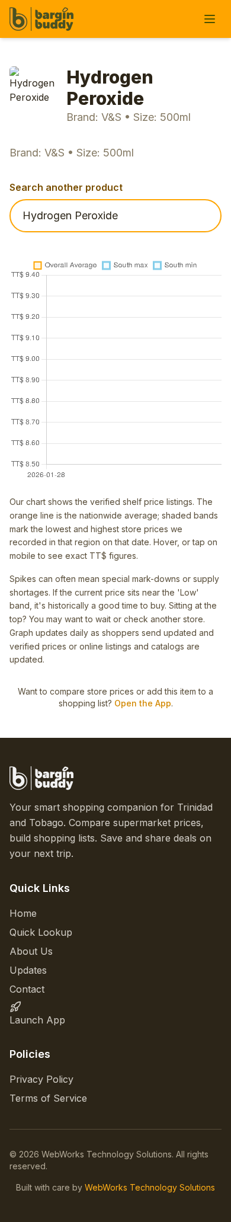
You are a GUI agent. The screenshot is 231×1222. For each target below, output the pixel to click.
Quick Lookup (40, 932)
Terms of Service (48, 1098)
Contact (26, 989)
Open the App (142, 703)
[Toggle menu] (210, 19)
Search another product (66, 187)
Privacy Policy (41, 1079)
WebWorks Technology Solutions (150, 1187)
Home (23, 913)
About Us (31, 951)
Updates (28, 970)
